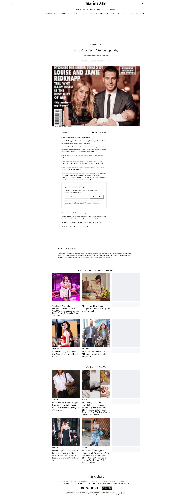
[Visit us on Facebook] (92, 488)
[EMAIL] (75, 249)
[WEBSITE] (73, 249)
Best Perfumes (121, 14)
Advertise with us (126, 481)
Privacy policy (67, 483)
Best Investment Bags (110, 14)
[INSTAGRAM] (71, 249)
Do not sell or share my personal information (113, 483)
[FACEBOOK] (66, 249)
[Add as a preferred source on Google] (116, 488)
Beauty (85, 9)
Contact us (96, 481)
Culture (105, 9)
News (108, 60)
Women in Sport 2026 (60, 14)
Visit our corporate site (118, 492)
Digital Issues (131, 14)
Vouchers (113, 9)
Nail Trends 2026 (98, 14)
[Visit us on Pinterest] (96, 488)
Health (92, 9)
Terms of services (81, 200)
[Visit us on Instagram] (87, 488)
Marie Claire (87, 60)
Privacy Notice (67, 202)
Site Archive (64, 481)
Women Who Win (140, 14)
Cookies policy (81, 483)
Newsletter (104, 132)
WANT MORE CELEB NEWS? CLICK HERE (75, 226)
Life (98, 9)
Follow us (96, 132)
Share (65, 132)
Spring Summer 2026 (86, 14)
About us (92, 483)
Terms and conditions (110, 481)
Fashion (78, 9)
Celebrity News (96, 44)
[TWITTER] (68, 249)
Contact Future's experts (80, 481)
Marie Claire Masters (73, 14)
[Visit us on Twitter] (82, 488)
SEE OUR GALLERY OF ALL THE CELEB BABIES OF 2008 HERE (82, 222)
